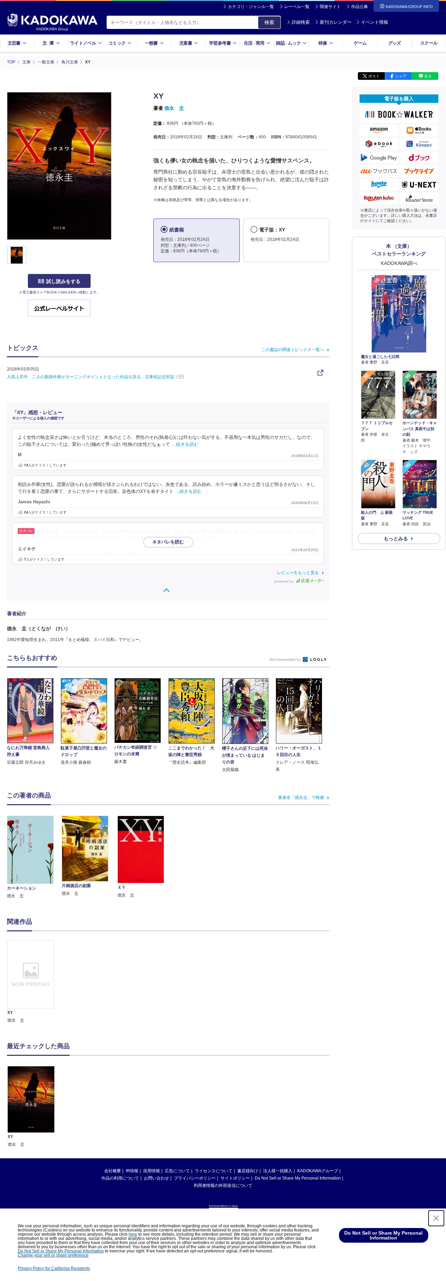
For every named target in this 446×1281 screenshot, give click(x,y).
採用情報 (151, 1170)
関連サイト (330, 6)
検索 (269, 22)
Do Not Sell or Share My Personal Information (298, 1178)
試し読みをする (63, 281)
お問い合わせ (156, 1178)
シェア (401, 76)
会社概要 (112, 1170)
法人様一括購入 (277, 1170)
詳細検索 (301, 22)
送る (428, 76)
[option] (34, 982)
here (133, 1234)
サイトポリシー (235, 1178)
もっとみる (396, 538)
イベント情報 (374, 22)
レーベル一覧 (296, 6)
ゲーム (360, 43)
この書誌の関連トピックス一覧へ (292, 349)
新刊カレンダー (336, 22)
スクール (428, 43)
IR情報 (132, 1170)
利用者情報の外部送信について (223, 1185)
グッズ (394, 43)
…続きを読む (185, 444)
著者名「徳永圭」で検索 (301, 797)
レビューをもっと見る (298, 572)
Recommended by (286, 659)
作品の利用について (120, 1178)
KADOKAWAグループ (317, 1170)
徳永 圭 (174, 108)
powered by (284, 581)
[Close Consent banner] (436, 1218)
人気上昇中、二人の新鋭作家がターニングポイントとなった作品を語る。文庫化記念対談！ (92, 376)
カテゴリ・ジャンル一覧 (251, 6)
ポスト (374, 76)
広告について (177, 1170)
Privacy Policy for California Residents (54, 1268)
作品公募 (359, 6)
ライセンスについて (213, 1170)
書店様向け (247, 1170)
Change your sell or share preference (53, 1255)
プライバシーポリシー (195, 1178)
